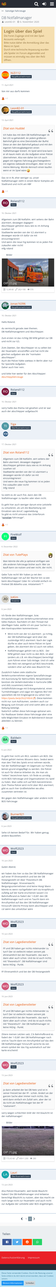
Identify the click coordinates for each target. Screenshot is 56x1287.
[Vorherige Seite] (22, 1219)
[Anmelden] (44, 4)
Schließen (30, 1283)
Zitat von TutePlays (15, 554)
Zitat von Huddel (14, 128)
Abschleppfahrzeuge (12, 376)
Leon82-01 (10, 21)
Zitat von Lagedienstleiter (19, 942)
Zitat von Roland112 (16, 452)
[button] (52, 4)
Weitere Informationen (12, 1283)
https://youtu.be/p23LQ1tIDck (17, 698)
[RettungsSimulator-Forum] (4, 4)
